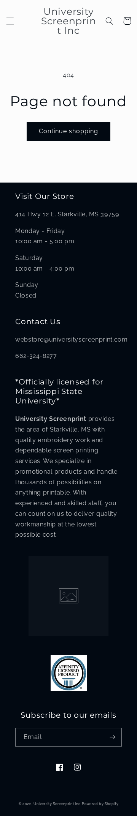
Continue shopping (69, 131)
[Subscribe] (112, 737)
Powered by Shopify (100, 804)
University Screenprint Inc (56, 804)
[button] (10, 21)
